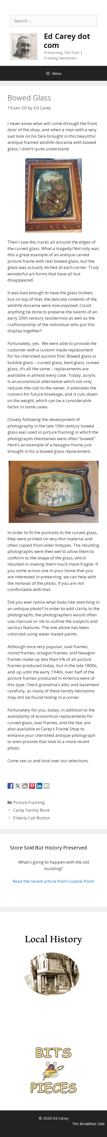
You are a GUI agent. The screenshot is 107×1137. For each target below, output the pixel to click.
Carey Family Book (31, 810)
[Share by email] (47, 786)
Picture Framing (29, 802)
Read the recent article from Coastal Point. (53, 881)
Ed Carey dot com (67, 40)
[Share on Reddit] (25, 786)
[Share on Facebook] (10, 786)
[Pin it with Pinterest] (32, 786)
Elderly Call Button (32, 818)
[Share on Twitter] (18, 786)
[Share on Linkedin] (39, 786)
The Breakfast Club (88, 1123)
